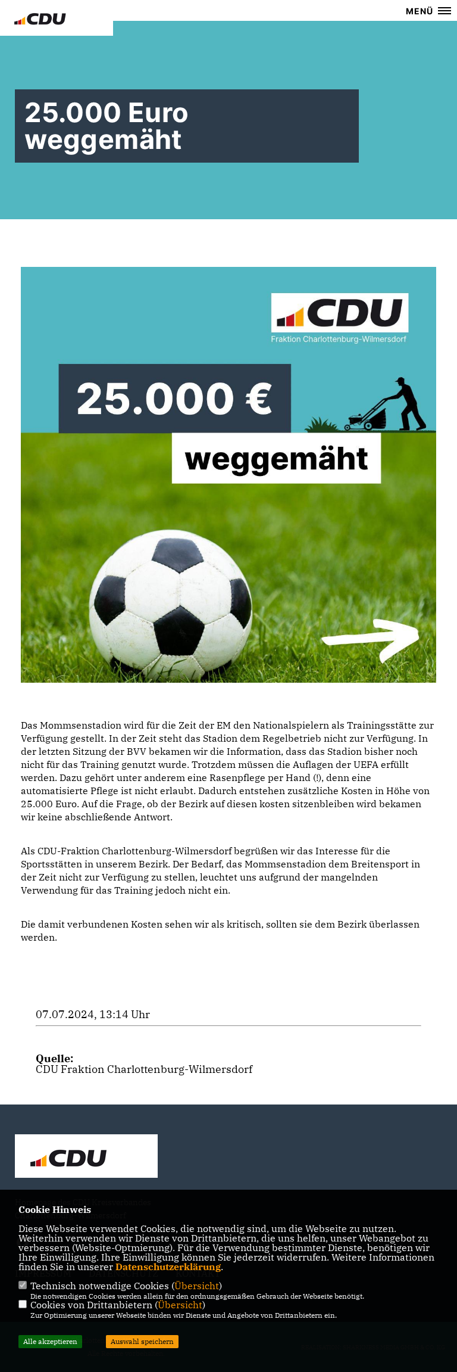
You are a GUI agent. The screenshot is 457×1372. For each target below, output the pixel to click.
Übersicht (196, 1286)
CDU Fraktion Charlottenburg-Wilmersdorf (144, 1069)
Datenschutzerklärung (168, 1267)
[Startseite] (86, 1157)
